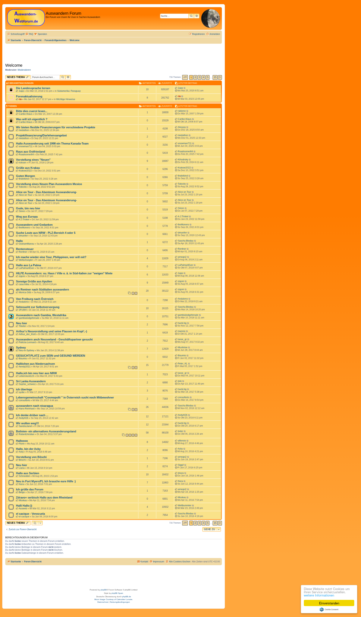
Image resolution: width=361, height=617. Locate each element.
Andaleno (24, 301)
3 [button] (199, 77)
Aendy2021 (25, 366)
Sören (22, 211)
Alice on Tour (25, 195)
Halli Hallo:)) (24, 505)
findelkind (24, 178)
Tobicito (23, 187)
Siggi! (181, 465)
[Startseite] (26, 18)
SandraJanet (25, 426)
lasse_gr (182, 339)
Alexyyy (182, 127)
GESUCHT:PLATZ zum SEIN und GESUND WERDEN (50, 355)
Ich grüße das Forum (29, 489)
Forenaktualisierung (29, 96)
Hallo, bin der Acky (28, 448)
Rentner (23, 252)
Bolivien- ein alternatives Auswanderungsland (46, 431)
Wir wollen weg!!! (27, 423)
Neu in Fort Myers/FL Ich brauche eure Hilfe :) (46, 481)
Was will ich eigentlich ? (31, 119)
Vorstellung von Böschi (31, 457)
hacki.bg (182, 323)
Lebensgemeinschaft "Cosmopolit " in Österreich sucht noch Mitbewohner (65, 397)
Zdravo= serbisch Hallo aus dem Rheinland (44, 497)
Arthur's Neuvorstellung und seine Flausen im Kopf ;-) (51, 331)
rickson (22, 162)
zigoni (22, 276)
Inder (180, 431)
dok (180, 381)
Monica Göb (25, 292)
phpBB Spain (117, 593)
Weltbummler (184, 505)
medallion (24, 130)
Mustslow (182, 347)
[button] (185, 77)
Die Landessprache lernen (33, 88)
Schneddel (24, 476)
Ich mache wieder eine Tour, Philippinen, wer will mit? (51, 257)
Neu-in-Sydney (26, 350)
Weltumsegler (26, 260)
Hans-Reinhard (27, 408)
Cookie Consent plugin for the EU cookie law (329, 609)
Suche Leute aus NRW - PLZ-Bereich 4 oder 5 (45, 232)
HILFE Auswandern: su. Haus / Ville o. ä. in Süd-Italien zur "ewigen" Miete (64, 273)
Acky (21, 451)
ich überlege (24, 389)
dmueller (23, 235)
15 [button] (215, 77)
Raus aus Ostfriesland (30, 151)
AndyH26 (23, 418)
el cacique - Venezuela (30, 513)
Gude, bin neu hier (28, 208)
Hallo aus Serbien (27, 473)
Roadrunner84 (26, 154)
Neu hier (21, 323)
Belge (22, 492)
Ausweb (23, 508)
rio (20, 99)
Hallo (19, 240)
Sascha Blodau (185, 240)
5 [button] (207, 77)
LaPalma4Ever (26, 268)
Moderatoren (24, 70)
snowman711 (26, 146)
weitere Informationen (319, 595)
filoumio (23, 358)
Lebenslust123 (26, 376)
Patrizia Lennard (27, 342)
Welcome (13, 65)
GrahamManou (26, 243)
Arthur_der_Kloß (27, 334)
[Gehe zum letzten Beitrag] (185, 88)
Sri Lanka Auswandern (31, 381)
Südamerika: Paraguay (69, 91)
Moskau (23, 500)
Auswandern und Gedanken (34, 224)
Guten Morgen (25, 175)
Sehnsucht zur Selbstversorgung (37, 307)
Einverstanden (329, 603)
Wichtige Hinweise (65, 99)
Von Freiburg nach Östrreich (34, 298)
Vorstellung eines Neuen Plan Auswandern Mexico (49, 184)
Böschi (22, 460)
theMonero (24, 227)
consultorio (24, 400)
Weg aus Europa (27, 216)
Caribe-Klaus (25, 114)
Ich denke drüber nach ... (32, 415)
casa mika (24, 284)
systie (22, 392)
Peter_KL (182, 363)
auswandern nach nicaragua (34, 405)
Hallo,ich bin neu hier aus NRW (36, 373)
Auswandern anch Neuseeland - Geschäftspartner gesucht (54, 339)
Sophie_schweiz (27, 384)
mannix (181, 331)
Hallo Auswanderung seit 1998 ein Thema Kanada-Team (52, 143)
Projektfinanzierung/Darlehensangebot (41, 135)
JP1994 (23, 310)
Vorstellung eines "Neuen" (33, 159)
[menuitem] (29, 34)
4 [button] (203, 77)
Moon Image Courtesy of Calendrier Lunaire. (113, 599)
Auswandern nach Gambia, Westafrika (41, 315)
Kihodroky (183, 159)
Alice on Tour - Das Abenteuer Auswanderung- (46, 192)
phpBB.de (126, 597)
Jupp (21, 91)
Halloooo (22, 440)
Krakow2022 (25, 170)
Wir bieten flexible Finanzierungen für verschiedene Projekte (55, 127)
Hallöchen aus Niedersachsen (35, 363)
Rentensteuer (25, 249)
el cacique (24, 516)
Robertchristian (26, 434)
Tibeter (22, 326)
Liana (22, 468)
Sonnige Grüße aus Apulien (34, 281)
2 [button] (195, 77)
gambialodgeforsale (29, 318)
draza (181, 473)
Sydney (21, 347)
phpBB (104, 590)
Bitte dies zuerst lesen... (31, 111)
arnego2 (182, 257)
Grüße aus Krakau (28, 167)
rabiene (182, 111)
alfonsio (182, 440)
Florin (22, 443)
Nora (21, 484)
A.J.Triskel (24, 219)
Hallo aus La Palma (28, 265)
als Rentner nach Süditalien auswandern (42, 289)
